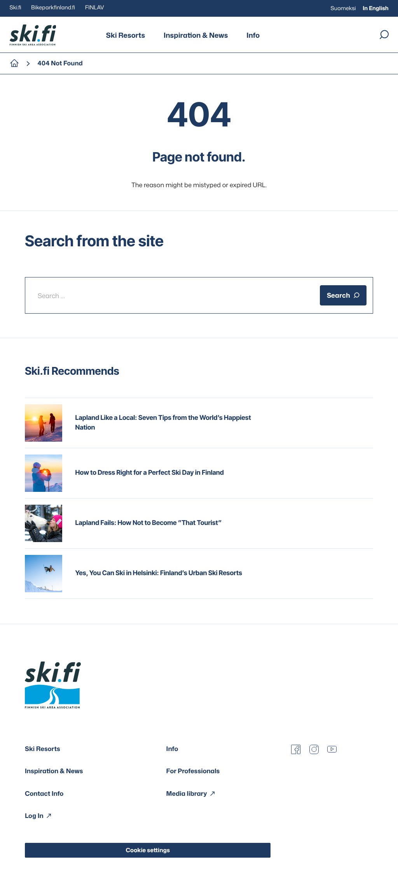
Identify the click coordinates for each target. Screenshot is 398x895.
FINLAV (94, 7)
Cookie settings (148, 850)
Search (338, 295)
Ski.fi (15, 7)
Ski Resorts (125, 35)
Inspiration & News (196, 35)
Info (253, 35)
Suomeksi (343, 8)
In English (375, 8)
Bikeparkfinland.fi (53, 7)
